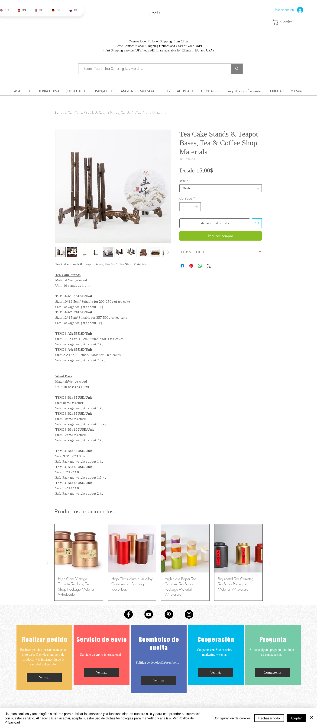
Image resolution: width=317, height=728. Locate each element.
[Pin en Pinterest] (191, 266)
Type (183, 180)
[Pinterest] (169, 614)
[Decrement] (183, 207)
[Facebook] (128, 614)
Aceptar (296, 718)
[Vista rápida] (79, 548)
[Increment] (197, 207)
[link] (284, 22)
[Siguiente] (269, 562)
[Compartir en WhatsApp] (200, 266)
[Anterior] (47, 562)
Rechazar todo (269, 718)
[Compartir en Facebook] (182, 266)
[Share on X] (209, 266)
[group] (158, 562)
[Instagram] (189, 614)
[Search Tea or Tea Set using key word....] (237, 69)
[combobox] (220, 188)
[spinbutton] (190, 207)
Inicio (59, 112)
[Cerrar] (311, 718)
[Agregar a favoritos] (257, 223)
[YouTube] (148, 614)
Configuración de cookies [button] (232, 718)
